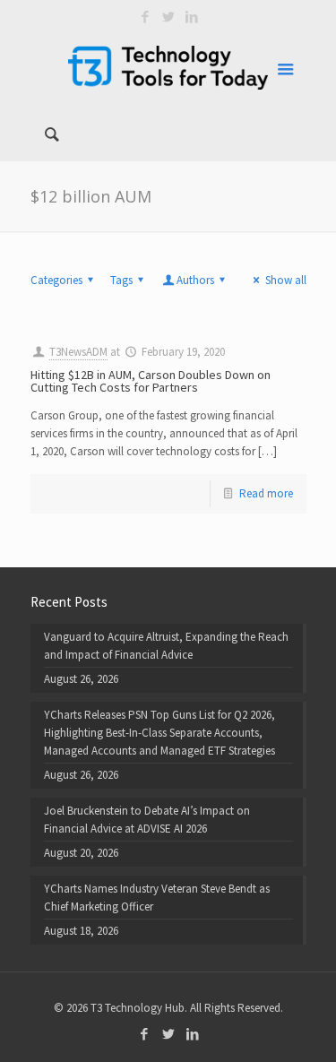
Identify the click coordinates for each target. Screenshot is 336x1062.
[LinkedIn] (191, 16)
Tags (121, 280)
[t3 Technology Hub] (168, 67)
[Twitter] (168, 16)
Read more (266, 493)
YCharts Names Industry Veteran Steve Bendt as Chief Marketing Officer (157, 897)
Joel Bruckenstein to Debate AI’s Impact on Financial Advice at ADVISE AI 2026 (147, 819)
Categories (56, 280)
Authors (195, 280)
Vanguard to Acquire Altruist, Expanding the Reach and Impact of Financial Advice (166, 645)
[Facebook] (144, 16)
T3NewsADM (78, 351)
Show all (285, 280)
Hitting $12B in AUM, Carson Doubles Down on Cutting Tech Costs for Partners (150, 381)
